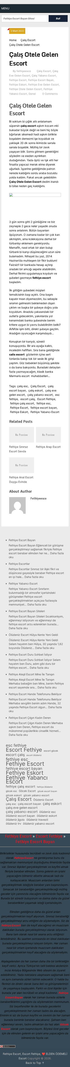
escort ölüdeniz (34, 755)
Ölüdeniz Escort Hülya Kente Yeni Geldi (33, 634)
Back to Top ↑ (35, 1062)
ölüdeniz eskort (47, 816)
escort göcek (51, 750)
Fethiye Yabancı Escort (45, 412)
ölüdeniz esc (47, 812)
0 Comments (50, 93)
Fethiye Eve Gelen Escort (43, 84)
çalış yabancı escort (40, 394)
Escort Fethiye (46, 399)
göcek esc (11, 791)
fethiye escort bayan (44, 407)
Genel (32, 93)
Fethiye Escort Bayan (41, 80)
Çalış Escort (28, 40)
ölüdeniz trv (13, 823)
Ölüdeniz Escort (43, 799)
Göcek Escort (27, 791)
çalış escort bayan (29, 803)
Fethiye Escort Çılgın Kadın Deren (30, 717)
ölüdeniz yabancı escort (38, 823)
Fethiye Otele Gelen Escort (25, 89)
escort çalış (27, 399)
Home (13, 40)
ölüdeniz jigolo (15, 819)
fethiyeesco (24, 71)
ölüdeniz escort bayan (20, 816)
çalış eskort (35, 390)
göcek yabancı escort (36, 795)
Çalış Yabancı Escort (44, 75)
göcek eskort (14, 795)
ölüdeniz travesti (37, 819)
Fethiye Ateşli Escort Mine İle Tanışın (31, 674)
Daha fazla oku (34, 576)
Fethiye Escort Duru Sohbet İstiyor (30, 654)
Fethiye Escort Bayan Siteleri (27, 611)
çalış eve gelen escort (22, 808)
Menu (5, 8)
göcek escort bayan (47, 791)
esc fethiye (16, 745)
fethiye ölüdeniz (45, 787)
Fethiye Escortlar (19, 563)
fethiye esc (44, 403)
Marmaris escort (19, 376)
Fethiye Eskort (18, 84)
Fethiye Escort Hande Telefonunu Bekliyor (35, 694)
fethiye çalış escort (22, 403)
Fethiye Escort (18, 80)
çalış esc (22, 386)
